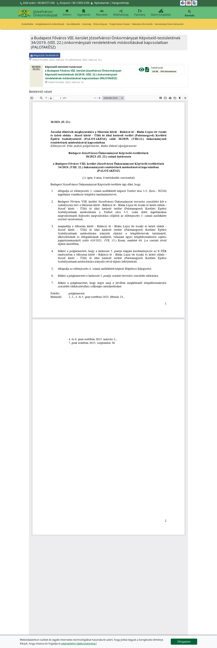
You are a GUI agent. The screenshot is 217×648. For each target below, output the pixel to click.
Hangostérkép (120, 3)
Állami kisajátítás (161, 14)
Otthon (67, 12)
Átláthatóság (121, 12)
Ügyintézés (83, 12)
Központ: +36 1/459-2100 (74, 3)
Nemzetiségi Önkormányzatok (169, 24)
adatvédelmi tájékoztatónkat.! (79, 643)
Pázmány (139, 14)
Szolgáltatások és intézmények (49, 24)
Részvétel (101, 12)
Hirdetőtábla (27, 24)
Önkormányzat (100, 24)
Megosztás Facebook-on (46, 55)
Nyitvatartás (101, 3)
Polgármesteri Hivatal (119, 24)
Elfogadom (184, 641)
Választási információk (142, 24)
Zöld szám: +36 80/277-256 (37, 3)
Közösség (86, 24)
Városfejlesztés (73, 24)
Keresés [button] (189, 13)
